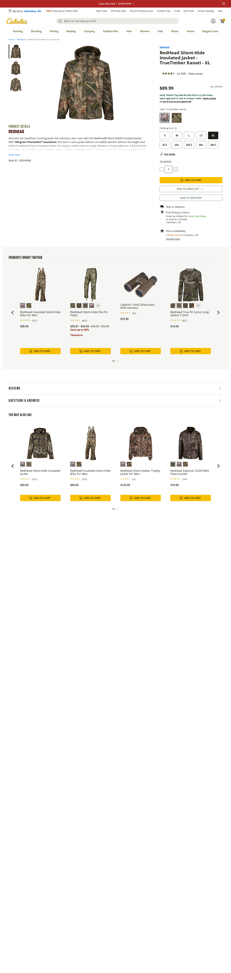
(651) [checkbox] (84, 320)
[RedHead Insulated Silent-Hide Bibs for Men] (40, 282)
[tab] (113, 361)
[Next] (142, 83)
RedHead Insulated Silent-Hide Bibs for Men (40, 313)
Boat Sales (101, 10)
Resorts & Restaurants (141, 10)
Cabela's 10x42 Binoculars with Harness (137, 306)
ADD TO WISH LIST (188, 189)
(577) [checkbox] (34, 320)
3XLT (213, 145)
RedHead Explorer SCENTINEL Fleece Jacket (189, 472)
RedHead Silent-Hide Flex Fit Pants (88, 313)
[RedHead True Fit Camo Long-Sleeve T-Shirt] (190, 282)
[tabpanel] (40, 311)
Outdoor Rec (110, 31)
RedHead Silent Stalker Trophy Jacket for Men (140, 472)
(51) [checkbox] (134, 479)
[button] (224, 3)
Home (190, 31)
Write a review (196, 73)
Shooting (36, 31)
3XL (201, 145)
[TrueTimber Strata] (177, 118)
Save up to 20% (79, 329)
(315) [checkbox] (34, 479)
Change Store (173, 238)
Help (220, 10)
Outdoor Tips (164, 10)
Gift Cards (188, 10)
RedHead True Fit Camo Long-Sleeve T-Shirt (190, 313)
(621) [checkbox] (184, 320)
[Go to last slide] (13, 312)
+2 (198, 305)
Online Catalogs (206, 10)
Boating (71, 31)
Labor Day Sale (115, 3)
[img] (222, 21)
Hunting (18, 31)
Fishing (54, 31)
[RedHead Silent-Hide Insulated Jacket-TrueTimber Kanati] (85, 82)
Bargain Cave (210, 31)
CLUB (177, 10)
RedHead (21, 39)
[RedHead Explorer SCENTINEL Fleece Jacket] (190, 441)
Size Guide (169, 154)
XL (213, 135)
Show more (14, 154)
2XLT (189, 145)
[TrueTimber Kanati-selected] (165, 118)
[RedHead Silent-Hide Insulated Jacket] (40, 441)
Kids (160, 31)
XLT (164, 145)
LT (201, 135)
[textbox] (168, 169)
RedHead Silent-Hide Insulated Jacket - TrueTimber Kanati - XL (185, 57)
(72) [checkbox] (134, 313)
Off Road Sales (118, 10)
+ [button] (175, 169)
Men (129, 31)
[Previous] (28, 83)
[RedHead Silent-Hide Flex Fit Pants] (90, 282)
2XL (177, 145)
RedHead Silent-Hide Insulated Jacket (40, 472)
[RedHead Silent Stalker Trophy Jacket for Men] (140, 441)
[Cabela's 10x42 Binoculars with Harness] (140, 282)
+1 (98, 305)
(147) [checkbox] (184, 479)
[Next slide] (218, 312)
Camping (89, 31)
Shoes (175, 31)
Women (145, 31)
